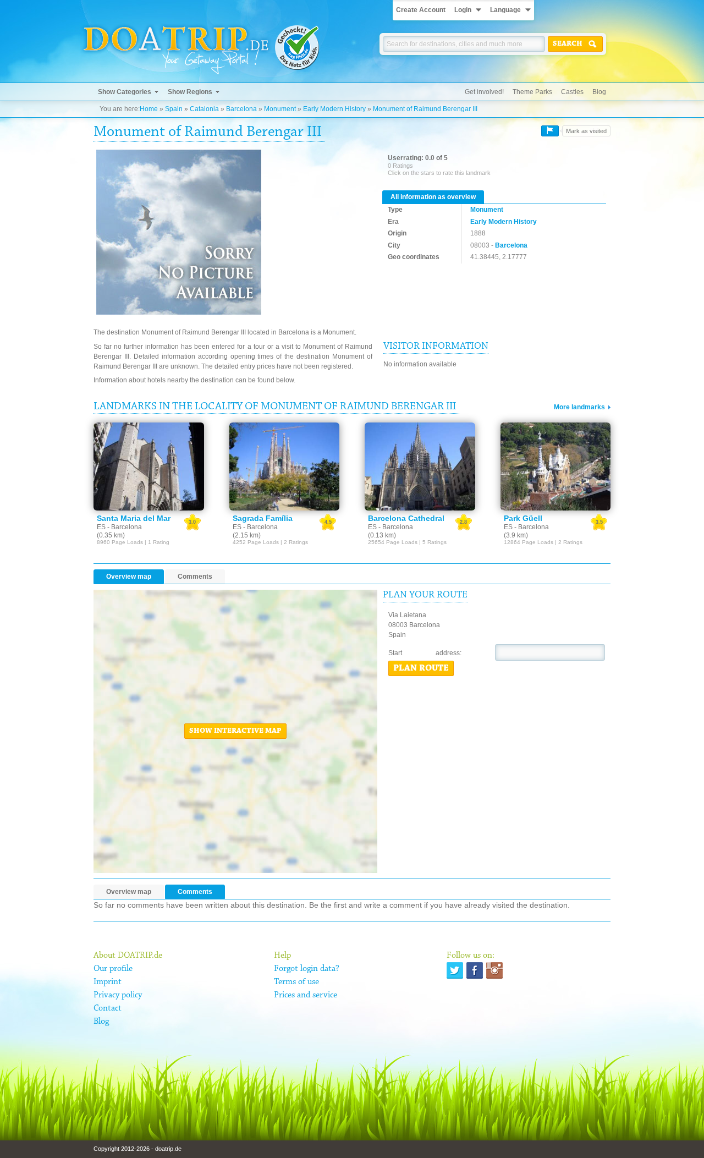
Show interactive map (235, 731)
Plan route (421, 668)
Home (149, 109)
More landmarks (579, 407)
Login (462, 10)
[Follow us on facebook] (474, 970)
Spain (174, 109)
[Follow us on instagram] (494, 970)
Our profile (113, 968)
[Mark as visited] (550, 130)
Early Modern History (334, 109)
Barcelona (241, 109)
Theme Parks (532, 92)
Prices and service (305, 995)
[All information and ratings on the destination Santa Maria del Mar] (149, 466)
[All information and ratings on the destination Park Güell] (556, 466)
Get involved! (484, 92)
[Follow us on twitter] (455, 970)
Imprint (108, 982)
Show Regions (190, 92)
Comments (195, 576)
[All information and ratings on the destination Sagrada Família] (284, 466)
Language (505, 10)
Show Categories (124, 92)
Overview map (128, 576)
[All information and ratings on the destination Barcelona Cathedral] (420, 466)
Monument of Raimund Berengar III (425, 109)
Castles (572, 92)
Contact (108, 1008)
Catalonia (204, 109)
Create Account (421, 10)
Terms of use (296, 982)
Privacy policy (118, 995)
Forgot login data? (306, 968)
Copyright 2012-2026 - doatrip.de (138, 1148)
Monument (280, 109)
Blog (599, 92)
